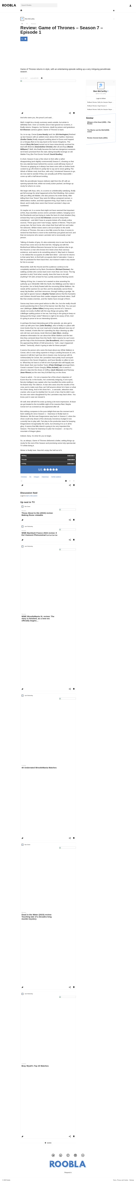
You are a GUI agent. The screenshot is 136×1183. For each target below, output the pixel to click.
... (21, 480)
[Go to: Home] (21, 10)
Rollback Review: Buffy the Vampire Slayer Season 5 (101, 102)
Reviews (33, 23)
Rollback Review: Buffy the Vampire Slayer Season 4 (101, 109)
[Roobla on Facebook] (68, 1155)
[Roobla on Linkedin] (82, 1155)
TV (27, 23)
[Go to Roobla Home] (9, 5)
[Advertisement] (68, 54)
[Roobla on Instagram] (75, 1155)
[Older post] (74, 481)
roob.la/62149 (34, 78)
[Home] (22, 23)
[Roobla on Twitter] (53, 1155)
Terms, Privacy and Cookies (120, 1180)
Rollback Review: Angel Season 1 (97, 106)
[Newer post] (70, 481)
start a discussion (31, 496)
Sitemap (131, 1180)
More (49, 1143)
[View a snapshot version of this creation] (41, 78)
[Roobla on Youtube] (60, 1155)
